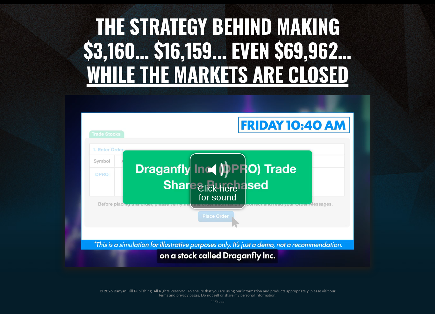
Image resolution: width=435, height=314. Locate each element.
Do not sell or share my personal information (238, 295)
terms (163, 295)
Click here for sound (218, 193)
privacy (182, 295)
